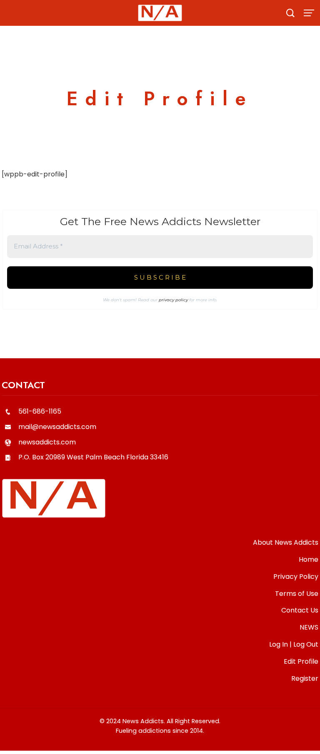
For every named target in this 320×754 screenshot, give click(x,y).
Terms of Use (296, 593)
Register (304, 678)
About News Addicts (285, 542)
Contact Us (299, 610)
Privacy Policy (295, 576)
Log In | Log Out (293, 644)
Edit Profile (301, 661)
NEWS (309, 627)
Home (308, 559)
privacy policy (173, 300)
